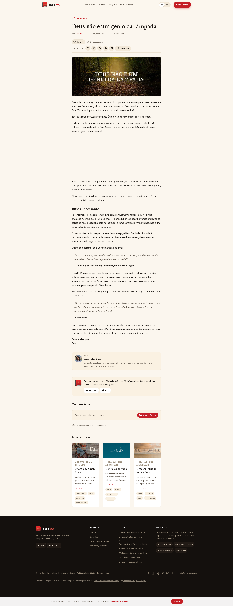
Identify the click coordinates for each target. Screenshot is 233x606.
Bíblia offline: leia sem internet (132, 532)
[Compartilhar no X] (93, 48)
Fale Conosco (126, 4)
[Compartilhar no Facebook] (99, 48)
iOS (106, 390)
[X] (158, 573)
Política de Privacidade (86, 573)
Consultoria (181, 550)
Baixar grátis (182, 4)
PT (162, 5)
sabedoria (80, 498)
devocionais (80, 493)
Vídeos (102, 4)
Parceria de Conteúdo (184, 544)
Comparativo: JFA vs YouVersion (133, 544)
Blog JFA (113, 4)
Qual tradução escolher (129, 557)
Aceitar (177, 601)
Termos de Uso (103, 573)
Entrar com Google (147, 415)
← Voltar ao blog (79, 18)
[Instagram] (153, 573)
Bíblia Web (90, 4)
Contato (93, 532)
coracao (149, 493)
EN (167, 5)
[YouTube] (162, 573)
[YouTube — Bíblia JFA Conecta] (167, 573)
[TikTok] (172, 573)
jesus (91, 493)
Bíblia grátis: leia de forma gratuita (130, 538)
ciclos (117, 490)
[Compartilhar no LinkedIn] (111, 48)
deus (140, 498)
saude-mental (81, 503)
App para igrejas (164, 544)
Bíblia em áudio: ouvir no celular (133, 553)
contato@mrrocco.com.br (187, 573)
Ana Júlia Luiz (81, 33)
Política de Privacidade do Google (106, 581)
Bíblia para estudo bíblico (130, 561)
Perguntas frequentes (99, 541)
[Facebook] (148, 573)
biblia (109, 490)
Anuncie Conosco (165, 550)
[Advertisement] (116, 156)
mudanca (110, 499)
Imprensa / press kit (98, 545)
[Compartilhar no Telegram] (105, 48)
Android (92, 390)
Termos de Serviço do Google (134, 581)
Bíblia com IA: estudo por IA (131, 548)
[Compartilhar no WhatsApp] (87, 48)
